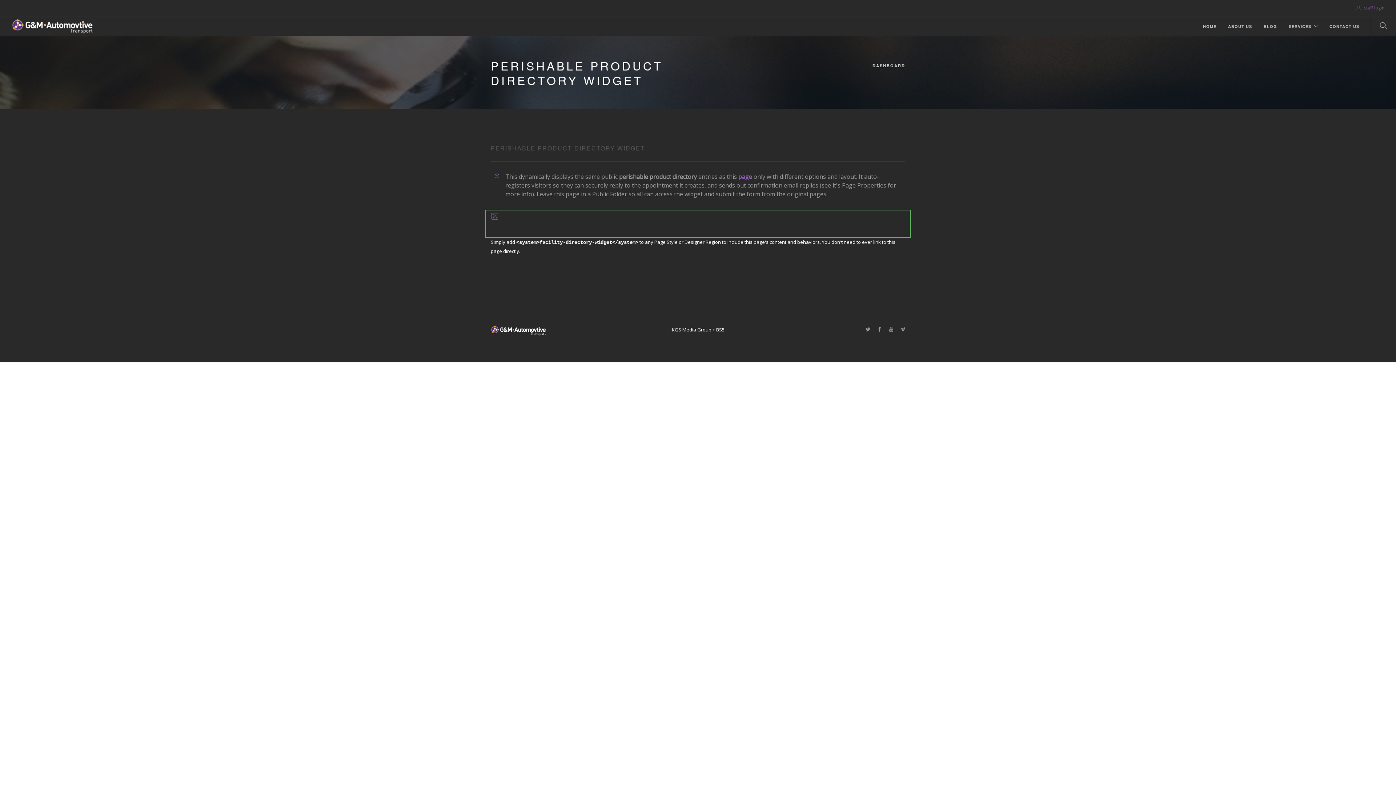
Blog (1270, 26)
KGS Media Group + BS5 (698, 329)
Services (1300, 26)
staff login (1373, 8)
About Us (1240, 26)
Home (1209, 26)
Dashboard (888, 65)
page (745, 177)
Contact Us (1344, 26)
